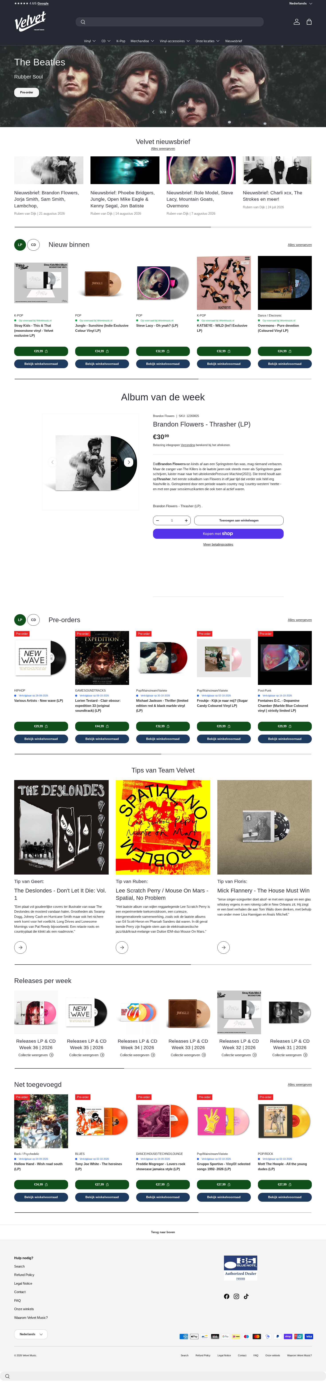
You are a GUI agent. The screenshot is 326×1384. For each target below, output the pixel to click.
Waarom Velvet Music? (31, 1317)
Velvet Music (29, 1355)
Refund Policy (24, 1275)
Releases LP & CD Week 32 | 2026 (239, 1044)
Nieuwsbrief (233, 40)
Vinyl (87, 40)
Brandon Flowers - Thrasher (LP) (202, 424)
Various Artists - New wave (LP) (38, 700)
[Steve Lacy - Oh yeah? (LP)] (163, 283)
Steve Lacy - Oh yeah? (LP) (157, 325)
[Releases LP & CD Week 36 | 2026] (36, 1012)
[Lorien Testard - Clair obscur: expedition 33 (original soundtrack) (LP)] (102, 658)
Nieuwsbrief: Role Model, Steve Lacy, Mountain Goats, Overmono (200, 199)
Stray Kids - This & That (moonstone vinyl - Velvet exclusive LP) (33, 330)
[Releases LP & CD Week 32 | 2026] (239, 1012)
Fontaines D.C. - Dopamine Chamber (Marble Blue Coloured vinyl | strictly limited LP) (283, 705)
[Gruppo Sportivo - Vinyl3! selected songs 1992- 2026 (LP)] (224, 1121)
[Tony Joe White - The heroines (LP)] (102, 1121)
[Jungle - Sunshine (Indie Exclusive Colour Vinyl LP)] (102, 283)
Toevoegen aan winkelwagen (239, 520)
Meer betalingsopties (218, 544)
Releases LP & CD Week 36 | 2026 (36, 1044)
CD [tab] (33, 245)
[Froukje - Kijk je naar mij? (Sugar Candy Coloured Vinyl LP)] (224, 658)
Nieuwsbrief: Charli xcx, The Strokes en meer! (272, 196)
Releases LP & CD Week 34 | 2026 (137, 1044)
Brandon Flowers (164, 416)
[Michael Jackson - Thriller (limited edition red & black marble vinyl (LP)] (163, 658)
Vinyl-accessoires (172, 40)
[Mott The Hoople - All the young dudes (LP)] (285, 1121)
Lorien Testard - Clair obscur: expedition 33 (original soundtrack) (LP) (98, 705)
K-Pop (120, 40)
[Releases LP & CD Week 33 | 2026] (188, 1012)
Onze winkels (24, 1309)
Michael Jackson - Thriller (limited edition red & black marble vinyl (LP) (162, 705)
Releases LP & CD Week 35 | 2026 (86, 1044)
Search (19, 1266)
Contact (20, 1292)
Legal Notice (23, 1283)
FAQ (17, 1300)
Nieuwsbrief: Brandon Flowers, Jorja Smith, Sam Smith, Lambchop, (46, 199)
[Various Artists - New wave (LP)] (41, 658)
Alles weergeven (163, 148)
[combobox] (170, 21)
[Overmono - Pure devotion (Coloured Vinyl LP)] (285, 283)
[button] (309, 22)
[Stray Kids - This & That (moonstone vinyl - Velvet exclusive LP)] (41, 283)
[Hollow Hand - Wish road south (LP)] (41, 1121)
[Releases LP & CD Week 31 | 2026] (290, 1012)
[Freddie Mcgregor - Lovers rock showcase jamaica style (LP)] (163, 1121)
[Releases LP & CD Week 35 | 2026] (87, 1012)
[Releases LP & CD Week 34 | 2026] (137, 1012)
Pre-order (26, 92)
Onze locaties (205, 40)
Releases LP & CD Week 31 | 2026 (290, 1044)
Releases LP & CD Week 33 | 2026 (188, 1044)
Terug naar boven (163, 1232)
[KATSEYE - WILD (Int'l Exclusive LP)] (224, 283)
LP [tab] (20, 245)
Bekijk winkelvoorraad (41, 364)
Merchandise (140, 40)
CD (104, 40)
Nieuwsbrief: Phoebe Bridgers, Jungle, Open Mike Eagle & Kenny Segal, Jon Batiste (122, 199)
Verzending (188, 445)
